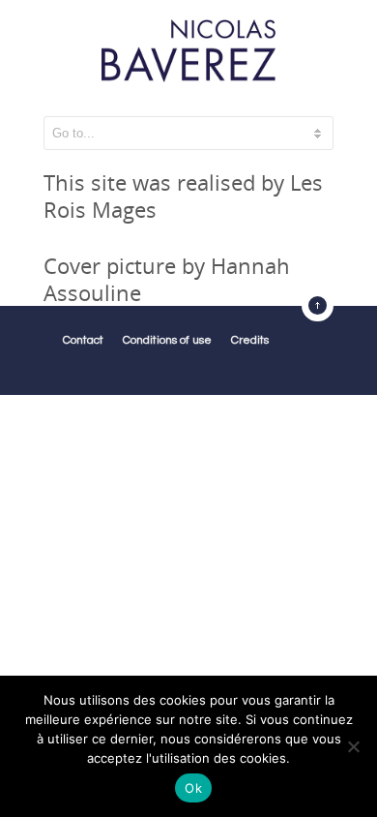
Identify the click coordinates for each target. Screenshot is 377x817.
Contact (83, 340)
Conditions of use (167, 340)
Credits (250, 340)
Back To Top (318, 305)
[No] (352, 746)
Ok (193, 788)
